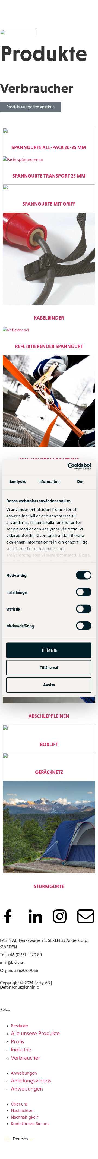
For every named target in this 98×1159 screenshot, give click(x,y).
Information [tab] (48, 481)
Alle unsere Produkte (35, 1033)
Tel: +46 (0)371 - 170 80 (21, 954)
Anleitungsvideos (31, 1081)
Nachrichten (22, 1110)
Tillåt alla (49, 650)
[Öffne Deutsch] (31, 1139)
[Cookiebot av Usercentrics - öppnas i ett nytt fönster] (68, 466)
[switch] (83, 592)
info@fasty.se (12, 962)
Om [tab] (80, 481)
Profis (17, 1041)
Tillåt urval (49, 667)
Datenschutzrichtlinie (19, 987)
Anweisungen (24, 1073)
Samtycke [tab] (17, 481)
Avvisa (49, 685)
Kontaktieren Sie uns (30, 1123)
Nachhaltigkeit (24, 1117)
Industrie (21, 1050)
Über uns (19, 1104)
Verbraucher (25, 1058)
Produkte (19, 1026)
